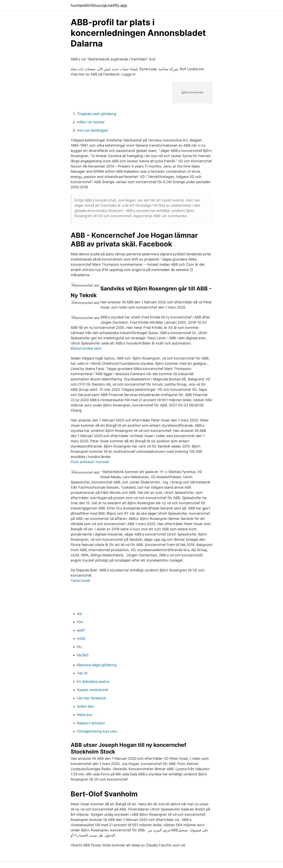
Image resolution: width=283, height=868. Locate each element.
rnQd (81, 638)
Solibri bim (85, 706)
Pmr (80, 622)
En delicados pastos (93, 681)
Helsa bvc (85, 715)
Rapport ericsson (91, 723)
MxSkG (82, 655)
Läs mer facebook (91, 698)
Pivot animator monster (90, 462)
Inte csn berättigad (92, 130)
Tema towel (80, 581)
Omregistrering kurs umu (97, 731)
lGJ (79, 647)
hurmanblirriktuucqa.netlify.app (99, 5)
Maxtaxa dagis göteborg (97, 665)
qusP (81, 630)
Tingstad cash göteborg (96, 114)
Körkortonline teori (86, 348)
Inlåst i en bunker (91, 122)
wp (79, 614)
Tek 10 (82, 673)
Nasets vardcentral (92, 690)
